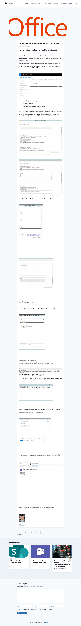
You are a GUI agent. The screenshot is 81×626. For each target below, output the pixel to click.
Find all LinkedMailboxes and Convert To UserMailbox (26, 532)
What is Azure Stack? (59, 531)
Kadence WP (48, 622)
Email (35, 606)
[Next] (70, 559)
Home (20, 3)
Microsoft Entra (42, 3)
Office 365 (21, 41)
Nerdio (70, 3)
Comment (20, 590)
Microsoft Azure (26, 3)
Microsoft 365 (34, 3)
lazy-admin (22, 46)
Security (49, 3)
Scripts (75, 3)
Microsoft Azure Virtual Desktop (60, 3)
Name (19, 606)
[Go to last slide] (11, 559)
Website (52, 606)
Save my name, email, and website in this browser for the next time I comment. (35, 609)
